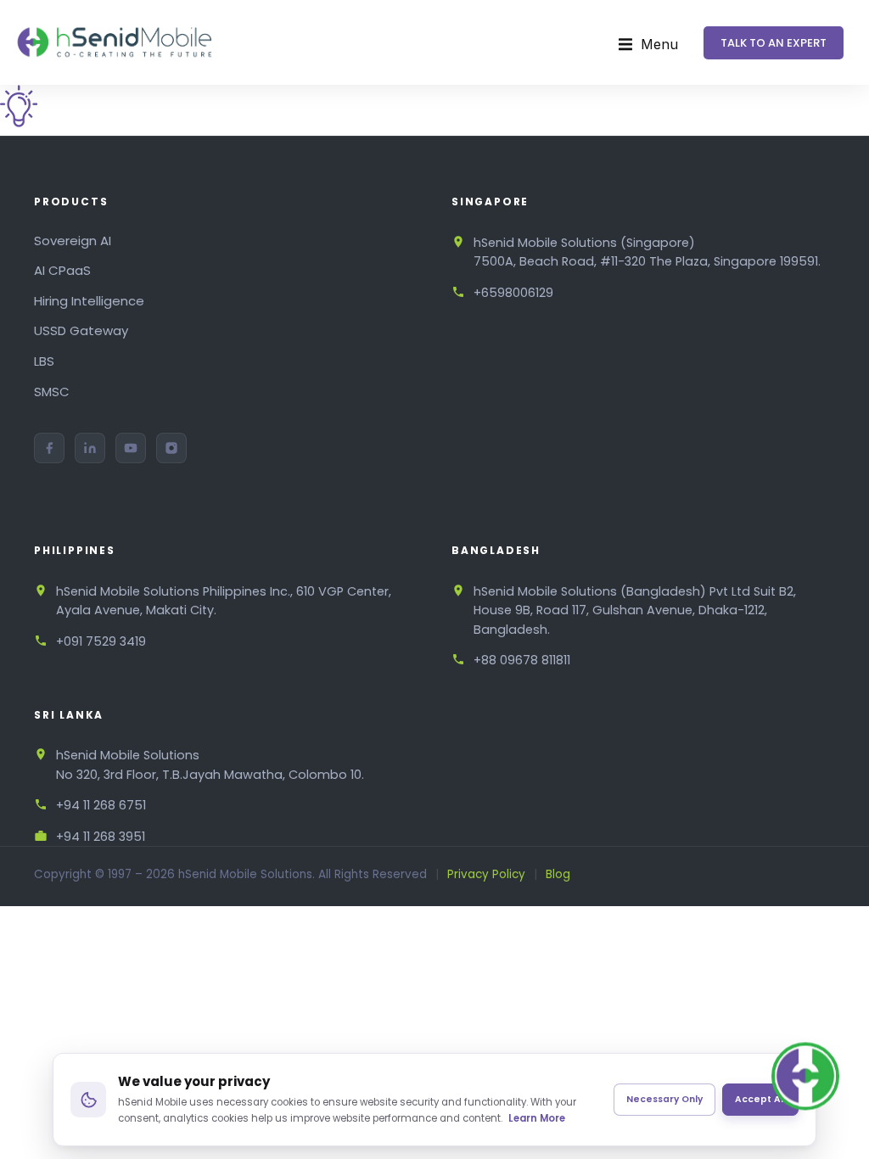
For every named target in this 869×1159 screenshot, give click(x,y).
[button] (648, 45)
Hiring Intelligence (89, 301)
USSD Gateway (81, 330)
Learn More (536, 1118)
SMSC (52, 391)
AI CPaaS (62, 270)
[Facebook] (49, 448)
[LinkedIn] (90, 448)
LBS (44, 361)
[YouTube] (130, 448)
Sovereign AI (72, 240)
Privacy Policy (486, 874)
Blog (558, 874)
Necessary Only (664, 1099)
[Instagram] (171, 448)
